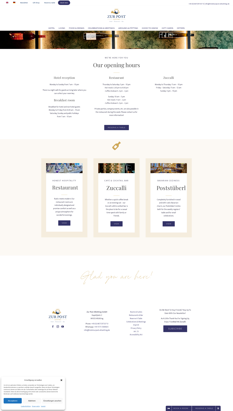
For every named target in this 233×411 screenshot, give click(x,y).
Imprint (43, 406)
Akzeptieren (12, 401)
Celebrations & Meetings (136, 321)
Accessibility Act (136, 334)
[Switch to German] (14, 2)
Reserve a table (136, 318)
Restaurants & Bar (136, 315)
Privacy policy (36, 406)
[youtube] (62, 326)
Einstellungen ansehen (52, 401)
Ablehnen (32, 401)
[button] (61, 380)
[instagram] (58, 326)
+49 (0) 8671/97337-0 (196, 3)
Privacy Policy (136, 328)
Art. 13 (136, 331)
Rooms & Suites (136, 312)
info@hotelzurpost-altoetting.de (217, 3)
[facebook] (53, 326)
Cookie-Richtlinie (26, 406)
